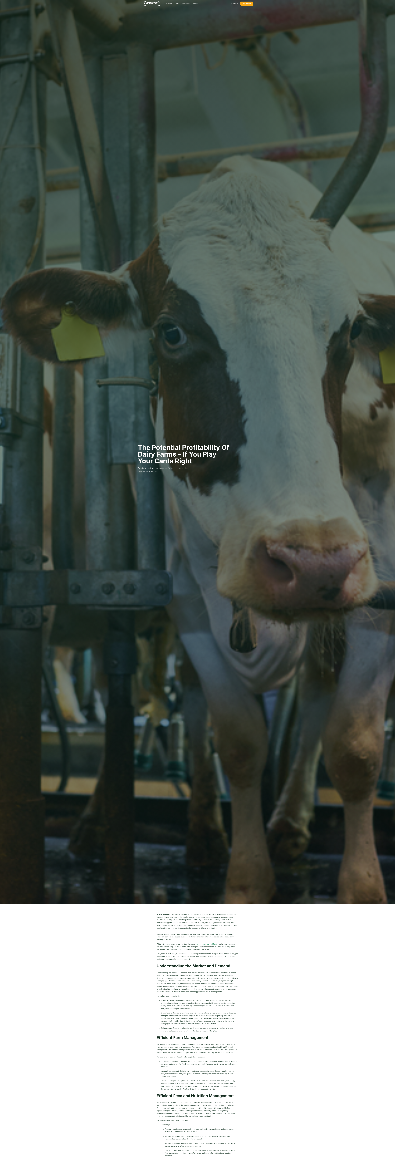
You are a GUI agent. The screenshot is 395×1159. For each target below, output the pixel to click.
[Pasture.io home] (152, 3)
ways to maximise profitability (206, 944)
